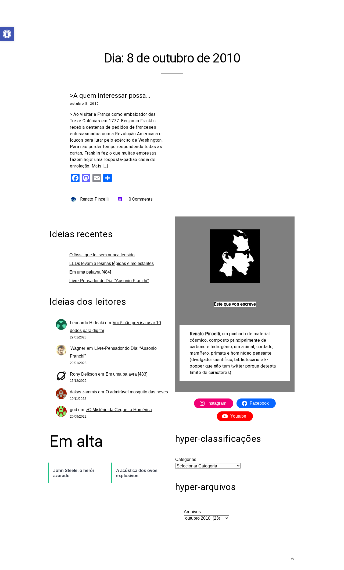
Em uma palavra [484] (90, 272)
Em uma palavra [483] (126, 374)
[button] (7, 34)
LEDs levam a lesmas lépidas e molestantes (111, 263)
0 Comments (135, 199)
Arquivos (192, 511)
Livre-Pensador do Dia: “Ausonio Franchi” (109, 280)
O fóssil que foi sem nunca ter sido (102, 255)
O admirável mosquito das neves (137, 392)
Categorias (185, 459)
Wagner (77, 348)
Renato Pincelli (94, 199)
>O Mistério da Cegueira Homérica (119, 409)
